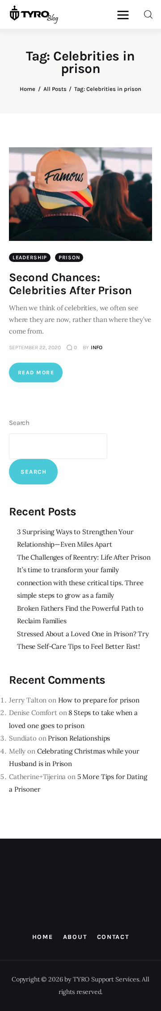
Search (19, 423)
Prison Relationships (79, 738)
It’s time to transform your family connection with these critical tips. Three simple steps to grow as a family (80, 582)
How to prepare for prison (99, 700)
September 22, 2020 (35, 347)
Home (27, 89)
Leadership (30, 257)
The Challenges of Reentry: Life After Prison (83, 557)
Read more (36, 372)
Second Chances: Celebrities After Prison (70, 283)
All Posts (55, 89)
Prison (69, 257)
